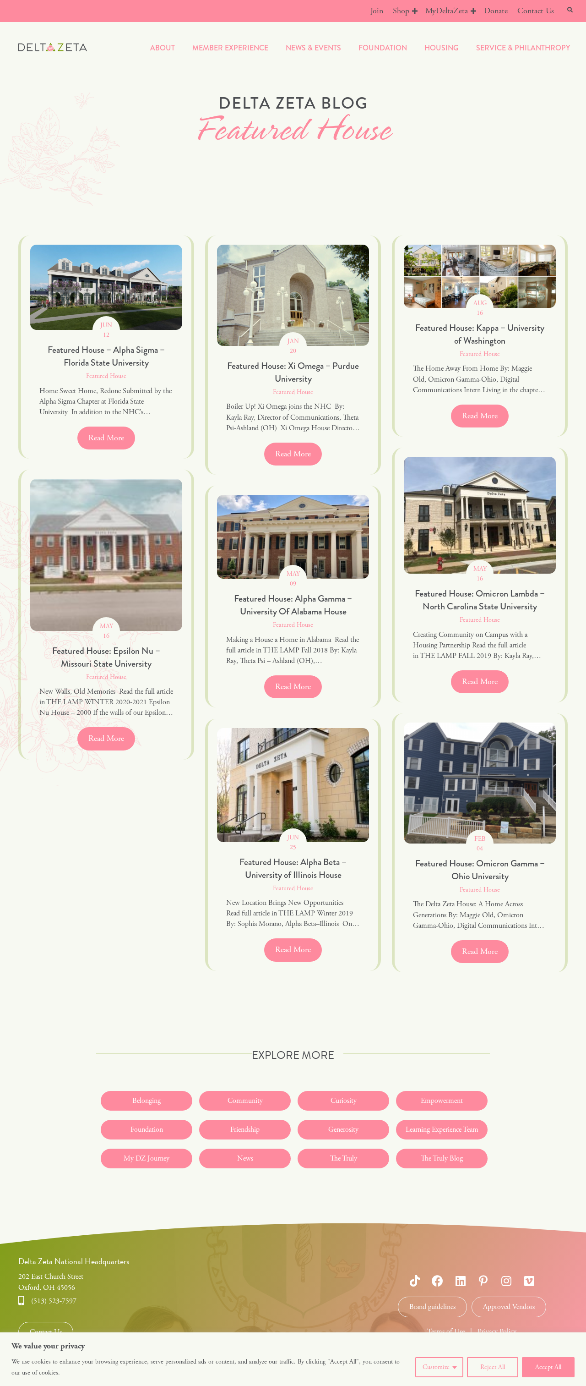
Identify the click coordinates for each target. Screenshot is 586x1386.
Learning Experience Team (442, 1129)
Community (245, 1101)
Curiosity (344, 1101)
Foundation (382, 48)
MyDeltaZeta (446, 10)
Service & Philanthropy (523, 48)
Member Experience (230, 48)
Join (376, 10)
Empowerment (442, 1101)
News (245, 1158)
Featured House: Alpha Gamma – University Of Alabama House (293, 605)
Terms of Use (446, 1332)
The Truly (343, 1158)
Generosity (343, 1129)
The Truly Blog (442, 1158)
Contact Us (535, 10)
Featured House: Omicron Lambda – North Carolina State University (480, 600)
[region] (293, 1359)
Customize (436, 1367)
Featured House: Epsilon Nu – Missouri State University (106, 657)
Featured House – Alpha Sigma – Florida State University (106, 356)
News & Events (313, 48)
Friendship (245, 1129)
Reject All (492, 1367)
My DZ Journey (146, 1158)
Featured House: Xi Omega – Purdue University (293, 372)
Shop (401, 10)
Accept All (548, 1367)
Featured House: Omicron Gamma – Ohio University (480, 870)
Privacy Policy (496, 1332)
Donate (496, 10)
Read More (111, 438)
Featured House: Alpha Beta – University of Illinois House (293, 868)
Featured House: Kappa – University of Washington (479, 334)
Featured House (106, 376)
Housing (441, 48)
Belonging (146, 1101)
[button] (414, 11)
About (162, 48)
